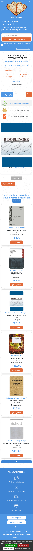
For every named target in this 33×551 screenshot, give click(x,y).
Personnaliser (8, 548)
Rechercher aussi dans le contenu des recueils (17, 45)
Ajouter (29, 94)
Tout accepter (11, 546)
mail (18, 537)
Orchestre (9, 61)
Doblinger (9, 77)
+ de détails (16, 178)
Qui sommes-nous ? (16, 522)
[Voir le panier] (30, 2)
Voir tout (16, 201)
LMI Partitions (16, 17)
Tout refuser (24, 546)
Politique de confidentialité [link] (22, 548)
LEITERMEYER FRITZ (16, 58)
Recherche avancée (23, 49)
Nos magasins (16, 518)
